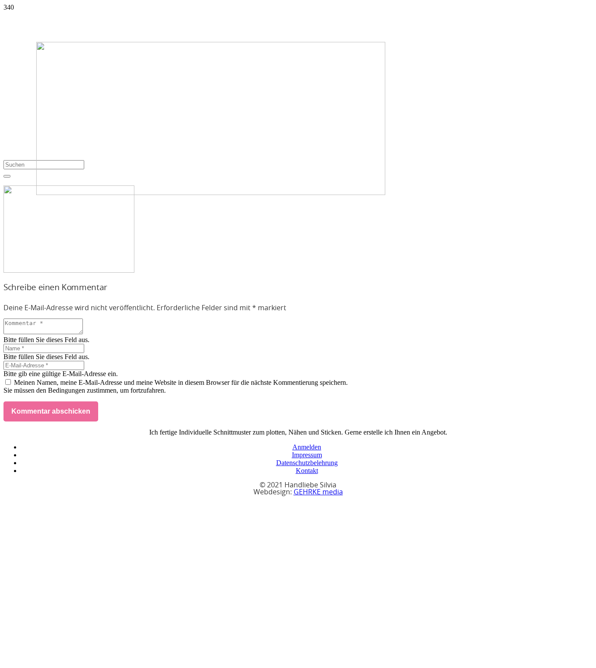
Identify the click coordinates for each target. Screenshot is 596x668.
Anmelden (306, 447)
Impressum (307, 455)
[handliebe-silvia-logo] (210, 192)
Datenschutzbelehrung (307, 462)
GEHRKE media (318, 492)
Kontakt (307, 470)
